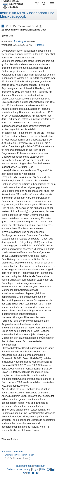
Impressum (39, 466)
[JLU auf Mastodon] (29, 472)
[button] (36, 3)
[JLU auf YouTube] (33, 472)
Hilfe (42, 469)
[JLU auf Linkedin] (52, 469)
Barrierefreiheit (23, 466)
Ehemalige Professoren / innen (19, 455)
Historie (39, 45)
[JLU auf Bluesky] (24, 472)
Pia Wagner (20, 41)
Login (35, 469)
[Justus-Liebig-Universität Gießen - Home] (14, 4)
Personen (18, 451)
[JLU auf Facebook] (37, 472)
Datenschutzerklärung (19, 469)
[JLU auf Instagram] (48, 469)
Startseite (6, 451)
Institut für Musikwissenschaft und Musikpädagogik (27, 14)
